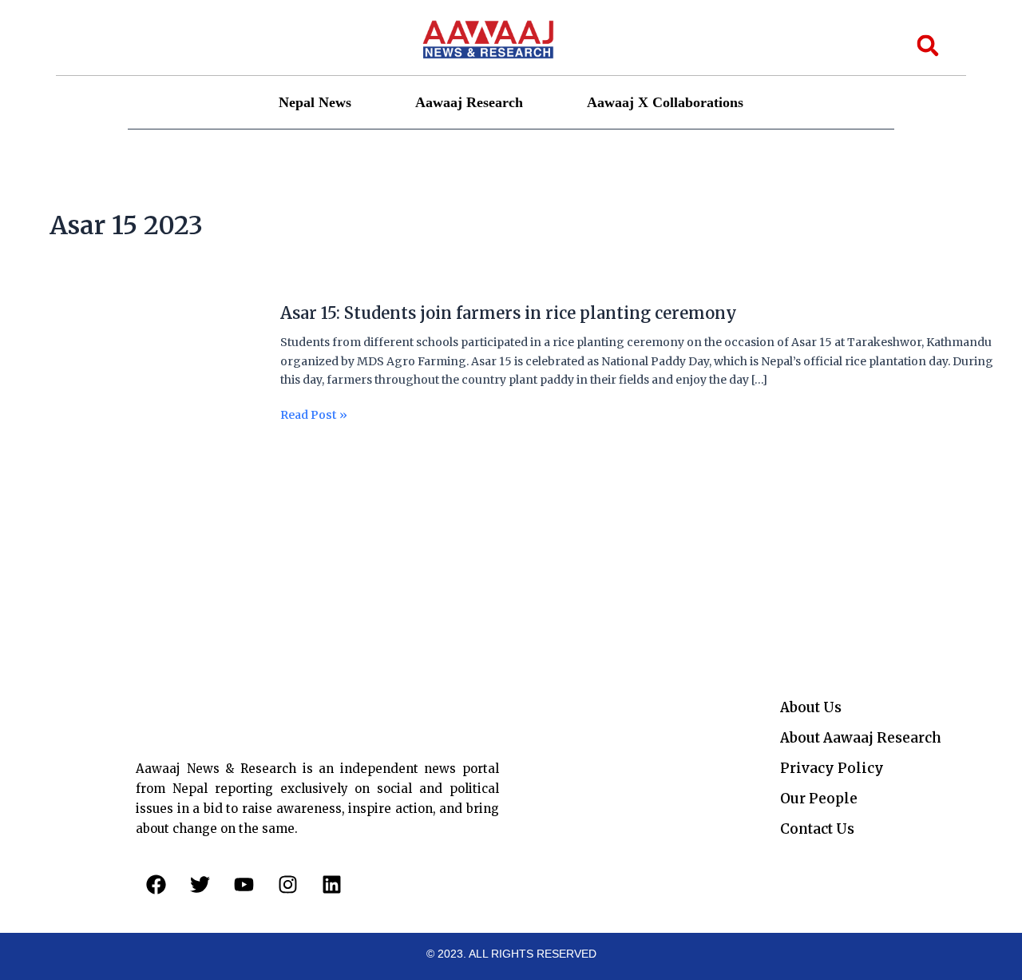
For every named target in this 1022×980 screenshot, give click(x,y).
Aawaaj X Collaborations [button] (665, 102)
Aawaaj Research (469, 102)
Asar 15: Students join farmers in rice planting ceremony (508, 313)
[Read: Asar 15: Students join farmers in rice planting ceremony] (139, 385)
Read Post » (313, 415)
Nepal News (315, 102)
